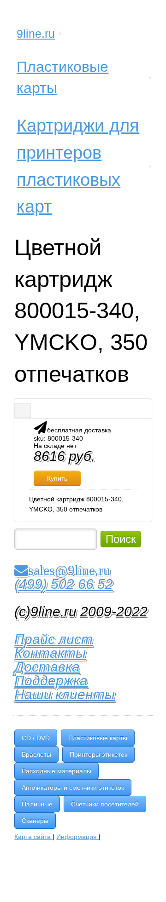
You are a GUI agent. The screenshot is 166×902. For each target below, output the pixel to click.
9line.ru (36, 33)
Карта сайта (33, 836)
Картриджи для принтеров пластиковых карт (78, 166)
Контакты (50, 653)
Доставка (47, 666)
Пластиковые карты (62, 77)
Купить (57, 478)
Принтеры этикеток (98, 754)
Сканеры (35, 820)
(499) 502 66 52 (63, 584)
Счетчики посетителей (105, 804)
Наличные (37, 804)
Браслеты (36, 754)
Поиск (121, 539)
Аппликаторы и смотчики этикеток (73, 787)
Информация (77, 836)
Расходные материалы (56, 771)
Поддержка (51, 680)
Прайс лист (53, 639)
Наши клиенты (64, 694)
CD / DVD (36, 737)
